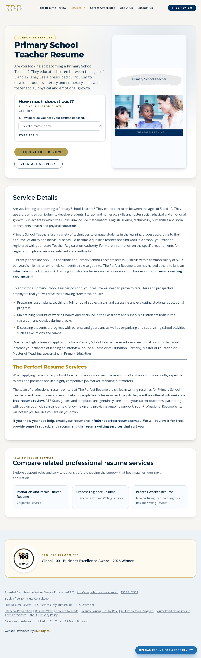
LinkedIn (42, 621)
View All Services (38, 164)
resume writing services (103, 426)
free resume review (28, 401)
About (33, 615)
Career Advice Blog (102, 8)
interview (20, 271)
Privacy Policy (49, 615)
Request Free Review (41, 152)
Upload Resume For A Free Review (166, 650)
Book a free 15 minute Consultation (27, 598)
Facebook (11, 621)
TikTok (69, 621)
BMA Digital (42, 631)
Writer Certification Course (173, 611)
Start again (28, 135)
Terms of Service (15, 615)
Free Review (182, 7)
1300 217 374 (129, 592)
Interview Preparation (18, 611)
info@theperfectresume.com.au (116, 421)
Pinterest (82, 621)
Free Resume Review (52, 8)
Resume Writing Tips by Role (99, 611)
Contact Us (145, 8)
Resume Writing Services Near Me (56, 611)
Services (76, 8)
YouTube (56, 621)
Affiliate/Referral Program (137, 611)
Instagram (26, 621)
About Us (126, 8)
